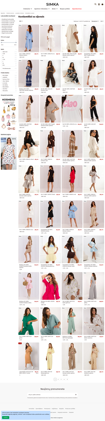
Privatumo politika (70, 408)
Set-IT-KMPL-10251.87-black (48, 194)
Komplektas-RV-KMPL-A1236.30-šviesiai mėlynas (90, 265)
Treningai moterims (7, 27)
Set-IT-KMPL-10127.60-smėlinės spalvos (90, 372)
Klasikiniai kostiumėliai (8, 19)
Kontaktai (31, 408)
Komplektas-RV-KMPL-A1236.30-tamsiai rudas (69, 265)
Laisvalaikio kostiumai (8, 16)
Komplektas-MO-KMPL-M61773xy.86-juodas (90, 54)
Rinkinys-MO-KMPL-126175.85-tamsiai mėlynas (26, 89)
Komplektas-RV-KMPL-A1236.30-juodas (47, 230)
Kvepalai (71, 412)
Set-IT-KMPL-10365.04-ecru (26, 229)
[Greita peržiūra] (38, 27)
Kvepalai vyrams (52, 412)
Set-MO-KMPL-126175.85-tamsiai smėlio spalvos (69, 160)
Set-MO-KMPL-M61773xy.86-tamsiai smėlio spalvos (48, 124)
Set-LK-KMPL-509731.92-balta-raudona (90, 337)
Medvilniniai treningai (7, 31)
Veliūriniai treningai (7, 29)
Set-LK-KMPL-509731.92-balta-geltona (69, 302)
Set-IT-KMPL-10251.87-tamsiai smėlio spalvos (25, 195)
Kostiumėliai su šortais (8, 24)
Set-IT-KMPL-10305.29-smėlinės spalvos (90, 230)
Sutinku (6, 417)
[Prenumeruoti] (76, 395)
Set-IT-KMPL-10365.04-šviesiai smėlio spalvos (90, 160)
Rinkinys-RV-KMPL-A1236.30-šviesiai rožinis (25, 302)
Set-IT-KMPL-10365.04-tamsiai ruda (46, 160)
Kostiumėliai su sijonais (8, 22)
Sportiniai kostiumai (7, 26)
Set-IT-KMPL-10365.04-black (26, 159)
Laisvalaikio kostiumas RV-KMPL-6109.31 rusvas (26, 372)
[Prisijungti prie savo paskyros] (99, 4)
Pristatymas (47, 408)
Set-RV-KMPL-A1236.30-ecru (70, 124)
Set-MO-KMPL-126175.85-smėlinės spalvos (25, 124)
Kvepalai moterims (62, 412)
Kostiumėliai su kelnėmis (8, 21)
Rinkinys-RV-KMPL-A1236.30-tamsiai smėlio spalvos (25, 266)
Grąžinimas (55, 408)
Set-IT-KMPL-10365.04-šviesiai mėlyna (68, 230)
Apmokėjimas (39, 408)
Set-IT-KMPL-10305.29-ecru (48, 53)
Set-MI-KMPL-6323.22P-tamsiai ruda (47, 89)
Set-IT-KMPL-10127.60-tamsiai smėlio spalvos (69, 372)
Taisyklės (61, 408)
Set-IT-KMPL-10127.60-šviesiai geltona (46, 372)
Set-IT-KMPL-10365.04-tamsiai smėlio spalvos (90, 195)
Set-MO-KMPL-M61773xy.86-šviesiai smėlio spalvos (70, 54)
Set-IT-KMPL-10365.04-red (69, 194)
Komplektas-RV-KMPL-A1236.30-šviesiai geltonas (47, 265)
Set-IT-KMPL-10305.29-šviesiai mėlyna (25, 54)
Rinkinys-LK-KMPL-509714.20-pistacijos (68, 337)
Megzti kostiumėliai (7, 33)
